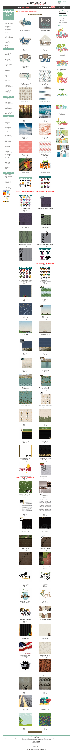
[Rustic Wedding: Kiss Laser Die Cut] (45, 594)
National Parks (6, 45)
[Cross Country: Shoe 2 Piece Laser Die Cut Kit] (45, 540)
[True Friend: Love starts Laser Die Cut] (45, 22)
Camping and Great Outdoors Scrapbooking (8, 32)
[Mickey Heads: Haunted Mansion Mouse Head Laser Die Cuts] (45, 254)
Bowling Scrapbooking (7, 54)
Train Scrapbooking (7, 167)
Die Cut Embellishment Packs (8, 188)
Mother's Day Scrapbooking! (8, 108)
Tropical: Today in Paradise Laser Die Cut (62, 128)
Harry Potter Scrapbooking (8, 145)
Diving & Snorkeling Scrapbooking (9, 36)
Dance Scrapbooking (7, 59)
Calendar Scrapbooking (7, 128)
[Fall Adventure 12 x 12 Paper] (25, 164)
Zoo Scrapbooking (7, 44)
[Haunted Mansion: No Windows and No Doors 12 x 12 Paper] (25, 254)
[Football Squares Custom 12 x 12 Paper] (45, 486)
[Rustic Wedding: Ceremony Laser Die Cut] (25, 576)
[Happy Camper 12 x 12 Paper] (25, 291)
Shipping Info (45, 745)
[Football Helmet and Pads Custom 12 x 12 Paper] (25, 486)
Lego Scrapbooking (7, 151)
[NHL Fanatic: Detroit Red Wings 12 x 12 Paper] (45, 129)
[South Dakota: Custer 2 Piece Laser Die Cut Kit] (45, 379)
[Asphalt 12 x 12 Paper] (25, 701)
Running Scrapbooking (7, 81)
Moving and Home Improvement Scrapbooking (9, 47)
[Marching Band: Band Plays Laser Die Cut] (25, 433)
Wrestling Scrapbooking (7, 92)
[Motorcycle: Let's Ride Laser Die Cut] (25, 665)
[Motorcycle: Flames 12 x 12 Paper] (45, 665)
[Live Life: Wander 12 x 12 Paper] (25, 111)
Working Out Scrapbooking (8, 91)
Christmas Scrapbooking (8, 98)
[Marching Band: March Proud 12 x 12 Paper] (45, 450)
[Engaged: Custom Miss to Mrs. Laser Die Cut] (25, 611)
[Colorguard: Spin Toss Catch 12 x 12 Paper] (45, 505)
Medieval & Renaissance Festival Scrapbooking (8, 153)
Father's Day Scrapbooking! (8, 107)
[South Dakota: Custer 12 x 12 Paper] (25, 397)
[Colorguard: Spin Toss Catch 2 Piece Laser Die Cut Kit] (25, 505)
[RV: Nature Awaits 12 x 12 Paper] (25, 719)
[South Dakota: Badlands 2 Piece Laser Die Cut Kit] (45, 362)
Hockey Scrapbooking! (7, 70)
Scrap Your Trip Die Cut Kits (8, 176)
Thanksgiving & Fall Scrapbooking (9, 103)
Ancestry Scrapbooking (7, 122)
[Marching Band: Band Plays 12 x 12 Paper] (45, 433)
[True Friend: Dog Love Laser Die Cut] (25, 40)
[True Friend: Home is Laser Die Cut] (45, 40)
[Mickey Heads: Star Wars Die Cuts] (45, 272)
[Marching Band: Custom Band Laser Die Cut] (25, 468)
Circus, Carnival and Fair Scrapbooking (8, 131)
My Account (59, 2)
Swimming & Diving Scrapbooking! (9, 86)
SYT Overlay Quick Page (8, 182)
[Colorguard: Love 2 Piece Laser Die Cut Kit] (25, 523)
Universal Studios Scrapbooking (8, 26)
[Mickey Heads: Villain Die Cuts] (45, 182)
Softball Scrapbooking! (7, 85)
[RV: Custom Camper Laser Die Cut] (45, 701)
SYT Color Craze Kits (7, 187)
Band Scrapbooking (7, 50)
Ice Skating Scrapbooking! (8, 74)
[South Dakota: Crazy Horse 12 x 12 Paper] (25, 415)
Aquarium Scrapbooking (8, 123)
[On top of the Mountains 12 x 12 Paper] (25, 309)
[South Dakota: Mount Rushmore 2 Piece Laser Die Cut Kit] (25, 344)
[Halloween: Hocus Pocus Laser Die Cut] (45, 164)
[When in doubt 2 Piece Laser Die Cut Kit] (45, 291)
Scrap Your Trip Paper (7, 177)
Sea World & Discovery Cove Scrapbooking (8, 28)
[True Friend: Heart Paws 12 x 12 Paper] (45, 75)
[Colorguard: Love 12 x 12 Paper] (45, 523)
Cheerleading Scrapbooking (8, 55)
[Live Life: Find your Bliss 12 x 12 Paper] (45, 111)
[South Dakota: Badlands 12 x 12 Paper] (25, 379)
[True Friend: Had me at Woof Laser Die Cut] (25, 75)
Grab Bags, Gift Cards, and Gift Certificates (8, 174)
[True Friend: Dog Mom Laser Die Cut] (25, 58)
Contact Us (41, 745)
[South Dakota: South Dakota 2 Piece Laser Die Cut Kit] (25, 362)
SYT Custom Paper (7, 183)
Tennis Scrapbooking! (7, 87)
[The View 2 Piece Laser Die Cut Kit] (45, 309)
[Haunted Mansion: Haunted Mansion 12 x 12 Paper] (25, 219)
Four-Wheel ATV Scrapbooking (8, 64)
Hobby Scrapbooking (7, 147)
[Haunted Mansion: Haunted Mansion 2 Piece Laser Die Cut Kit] (45, 200)
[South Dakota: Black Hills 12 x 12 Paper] (45, 415)
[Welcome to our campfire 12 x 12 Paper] (45, 326)
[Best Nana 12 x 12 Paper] (25, 146)
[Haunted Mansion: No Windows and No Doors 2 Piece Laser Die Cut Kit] (45, 236)
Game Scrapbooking (7, 65)
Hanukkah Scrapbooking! (8, 113)
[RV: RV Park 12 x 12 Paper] (45, 719)
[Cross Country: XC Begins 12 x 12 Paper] (45, 558)
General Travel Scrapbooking (8, 30)
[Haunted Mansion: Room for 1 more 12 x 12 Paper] (25, 236)
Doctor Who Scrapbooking (8, 135)
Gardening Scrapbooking (8, 141)
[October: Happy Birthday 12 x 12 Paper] (25, 630)
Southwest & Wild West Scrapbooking (7, 42)
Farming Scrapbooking (7, 140)
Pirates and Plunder (7, 157)
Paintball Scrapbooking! (7, 80)
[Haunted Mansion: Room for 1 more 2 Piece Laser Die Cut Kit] (45, 219)
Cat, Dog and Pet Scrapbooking (8, 136)
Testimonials (38, 745)
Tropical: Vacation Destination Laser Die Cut (62, 113)
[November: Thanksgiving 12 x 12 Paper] (45, 647)
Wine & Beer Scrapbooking (8, 168)
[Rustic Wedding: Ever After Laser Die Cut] (45, 576)
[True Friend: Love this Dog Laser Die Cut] (25, 22)
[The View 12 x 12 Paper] (25, 326)
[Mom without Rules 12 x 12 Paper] (45, 146)
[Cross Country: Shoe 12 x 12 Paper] (25, 558)
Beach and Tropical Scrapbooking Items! (9, 23)
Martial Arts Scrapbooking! (8, 76)
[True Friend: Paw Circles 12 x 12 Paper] (45, 93)
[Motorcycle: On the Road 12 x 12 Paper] (25, 683)
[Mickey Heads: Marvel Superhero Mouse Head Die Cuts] (25, 273)
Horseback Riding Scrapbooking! (9, 71)
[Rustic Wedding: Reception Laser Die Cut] (25, 594)
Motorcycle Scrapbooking (8, 154)
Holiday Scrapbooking (27, 739)
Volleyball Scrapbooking (8, 90)
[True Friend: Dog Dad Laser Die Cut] (45, 58)
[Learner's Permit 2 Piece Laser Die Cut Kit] (45, 468)
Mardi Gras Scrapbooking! (8, 109)
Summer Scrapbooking (7, 114)
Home (27, 745)
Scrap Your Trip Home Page (30, 2)
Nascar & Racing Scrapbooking (8, 38)
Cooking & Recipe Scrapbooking (9, 158)
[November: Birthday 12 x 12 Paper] (45, 630)
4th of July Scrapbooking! (8, 102)
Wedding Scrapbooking (32, 739)
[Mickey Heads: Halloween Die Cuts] (25, 182)
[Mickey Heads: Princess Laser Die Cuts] (25, 200)
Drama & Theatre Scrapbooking (8, 60)
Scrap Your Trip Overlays (8, 181)
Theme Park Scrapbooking (8, 29)
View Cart (38, 746)
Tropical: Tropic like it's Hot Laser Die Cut (62, 69)
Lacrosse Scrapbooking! (7, 75)
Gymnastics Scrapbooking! (8, 69)
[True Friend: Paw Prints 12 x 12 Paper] (25, 93)
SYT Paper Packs (7, 186)
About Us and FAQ (30, 745)
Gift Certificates (35, 746)
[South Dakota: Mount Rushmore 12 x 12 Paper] (45, 344)
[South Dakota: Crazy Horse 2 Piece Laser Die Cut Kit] (45, 397)
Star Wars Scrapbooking (7, 163)
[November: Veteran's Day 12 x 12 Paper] (25, 647)
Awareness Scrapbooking (8, 127)
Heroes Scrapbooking (7, 146)
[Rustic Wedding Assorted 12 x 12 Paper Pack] (45, 611)
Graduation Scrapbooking (8, 142)
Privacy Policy (34, 745)
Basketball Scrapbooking (8, 53)
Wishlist (59, 3)
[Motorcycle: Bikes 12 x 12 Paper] (45, 683)
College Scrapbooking (7, 162)
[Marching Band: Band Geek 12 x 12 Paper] (25, 450)
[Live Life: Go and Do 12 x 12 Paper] (25, 129)
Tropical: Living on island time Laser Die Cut (62, 54)
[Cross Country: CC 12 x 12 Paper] (25, 540)
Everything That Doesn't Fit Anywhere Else (8, 118)
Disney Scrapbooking (7, 25)
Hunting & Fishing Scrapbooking (9, 37)
